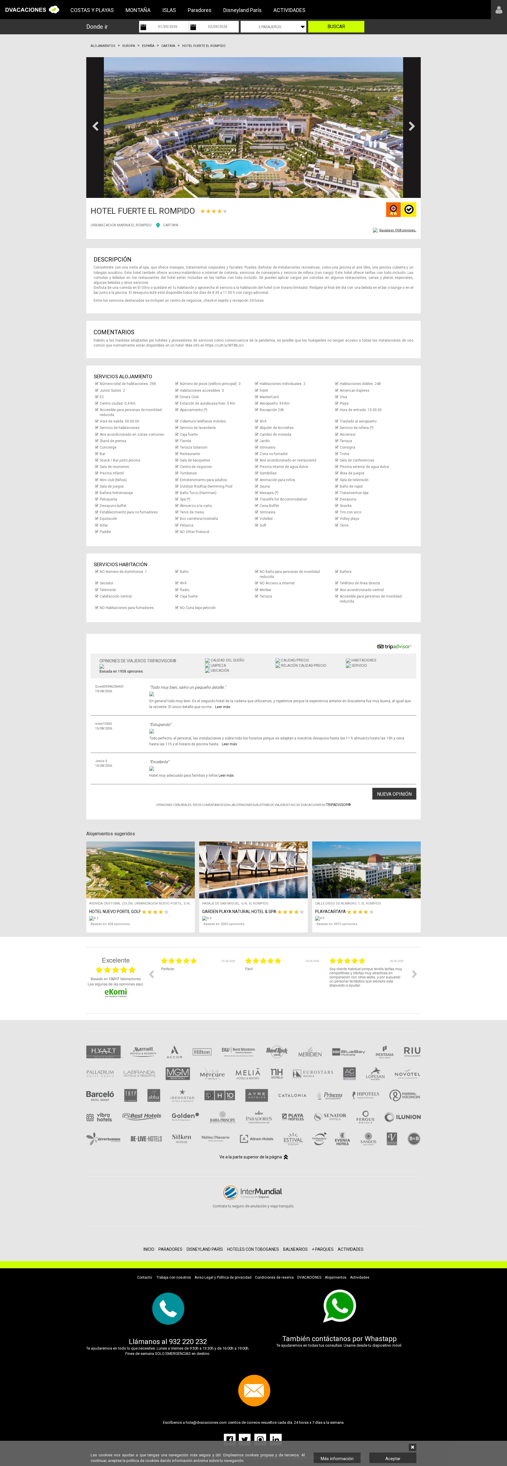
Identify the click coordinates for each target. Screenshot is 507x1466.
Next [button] (414, 974)
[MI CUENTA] (499, 9)
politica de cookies (142, 1460)
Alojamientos (103, 46)
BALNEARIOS (295, 1249)
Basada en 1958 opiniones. (397, 230)
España (148, 46)
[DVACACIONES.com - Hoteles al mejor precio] (32, 9)
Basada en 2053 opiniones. (224, 924)
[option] (199, 978)
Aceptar (392, 1458)
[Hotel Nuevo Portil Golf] (142, 918)
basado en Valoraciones (116, 978)
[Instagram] (260, 1439)
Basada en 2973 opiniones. (337, 924)
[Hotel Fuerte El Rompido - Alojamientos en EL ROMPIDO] (253, 127)
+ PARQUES (323, 1249)
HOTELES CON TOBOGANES (253, 1249)
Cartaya (168, 46)
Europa (128, 46)
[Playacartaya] (368, 918)
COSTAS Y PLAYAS (92, 10)
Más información (337, 1458)
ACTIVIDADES (289, 10)
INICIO (148, 1249)
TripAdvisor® (338, 805)
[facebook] (230, 1439)
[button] (95, 127)
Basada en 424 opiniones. (111, 924)
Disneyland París (242, 10)
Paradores (200, 10)
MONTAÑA (138, 10)
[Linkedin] (275, 1439)
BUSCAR (336, 26)
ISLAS (169, 10)
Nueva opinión (394, 794)
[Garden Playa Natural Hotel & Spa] (255, 918)
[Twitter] (245, 1439)
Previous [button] (151, 974)
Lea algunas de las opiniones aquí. (116, 983)
